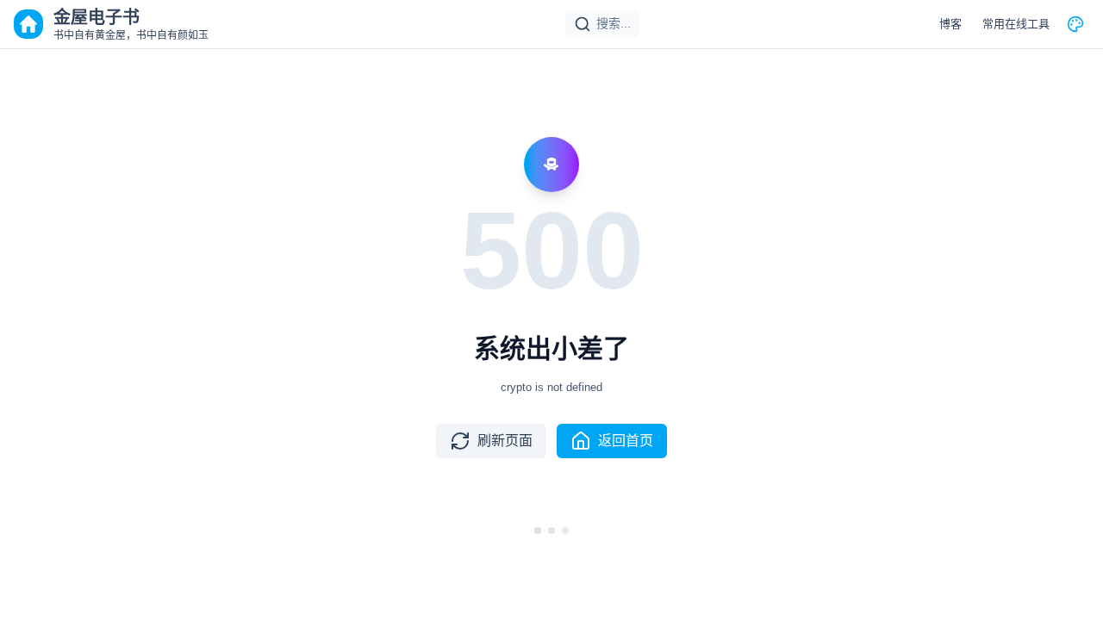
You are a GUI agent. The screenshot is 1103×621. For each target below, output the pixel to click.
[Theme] (1075, 24)
